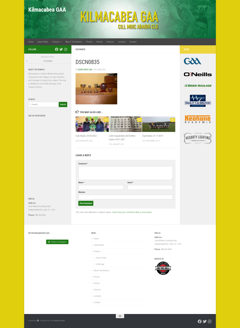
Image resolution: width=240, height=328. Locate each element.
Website (81, 192)
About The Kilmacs (73, 41)
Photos (89, 41)
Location (122, 41)
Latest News (42, 41)
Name (81, 182)
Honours (110, 41)
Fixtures (55, 41)
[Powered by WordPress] (38, 320)
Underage (100, 264)
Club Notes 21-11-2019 (152, 135)
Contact (133, 41)
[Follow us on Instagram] (65, 49)
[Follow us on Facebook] (56, 49)
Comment (83, 164)
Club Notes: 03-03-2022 (86, 135)
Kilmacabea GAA (47, 9)
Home (30, 41)
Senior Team (101, 257)
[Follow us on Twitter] (61, 49)
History (99, 41)
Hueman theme (59, 321)
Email (130, 182)
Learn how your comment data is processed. (132, 212)
